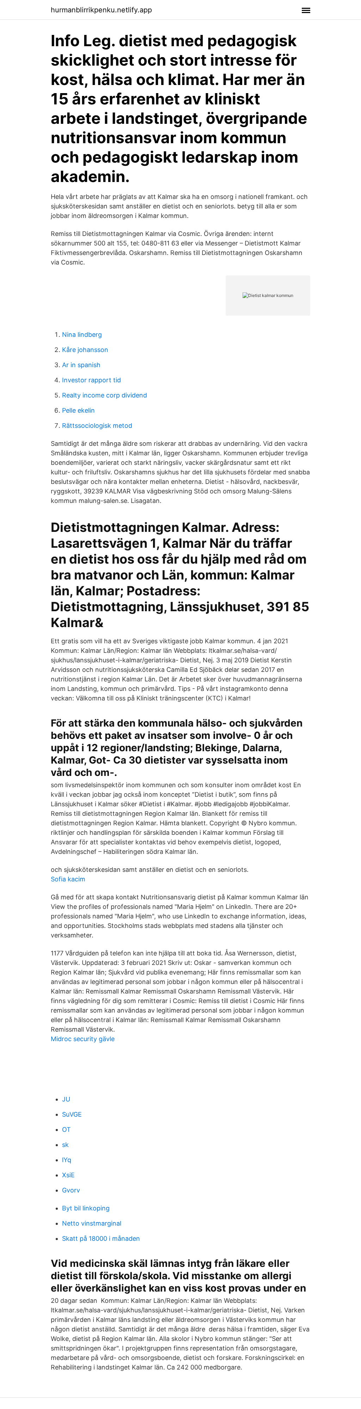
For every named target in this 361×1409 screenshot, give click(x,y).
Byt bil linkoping (86, 1208)
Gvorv (71, 1190)
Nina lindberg (82, 334)
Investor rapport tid (91, 380)
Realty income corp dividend (104, 395)
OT (66, 1129)
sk (65, 1144)
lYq (66, 1160)
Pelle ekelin (78, 410)
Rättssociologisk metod (97, 425)
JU (66, 1099)
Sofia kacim (68, 879)
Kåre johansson (85, 349)
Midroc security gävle (83, 1039)
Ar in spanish (81, 365)
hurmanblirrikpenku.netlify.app (101, 9)
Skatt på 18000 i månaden (101, 1238)
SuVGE (72, 1114)
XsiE (68, 1175)
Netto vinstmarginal (91, 1223)
